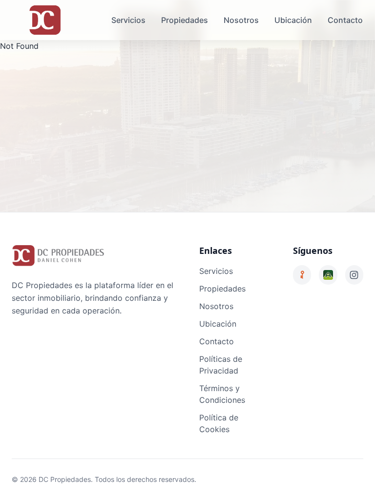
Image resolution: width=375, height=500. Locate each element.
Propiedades (184, 20)
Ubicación (293, 20)
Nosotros (241, 20)
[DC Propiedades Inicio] (45, 20)
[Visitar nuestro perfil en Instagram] (354, 275)
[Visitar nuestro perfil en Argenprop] (328, 275)
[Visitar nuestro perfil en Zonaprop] (302, 275)
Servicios (128, 20)
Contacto (345, 20)
